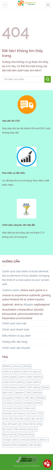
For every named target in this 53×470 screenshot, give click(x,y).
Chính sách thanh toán (15, 329)
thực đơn (19, 418)
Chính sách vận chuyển (16, 347)
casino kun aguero (31, 371)
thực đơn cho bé (34, 418)
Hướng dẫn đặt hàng (14, 341)
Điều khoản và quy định (16, 335)
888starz (7, 366)
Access (17, 366)
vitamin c (43, 439)
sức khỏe (31, 413)
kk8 (29, 392)
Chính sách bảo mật (14, 323)
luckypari (7, 398)
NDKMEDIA (33, 465)
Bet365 (27, 366)
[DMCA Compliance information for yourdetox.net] (26, 459)
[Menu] (5, 5)
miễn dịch (29, 398)
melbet (18, 398)
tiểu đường (20, 429)
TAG (41, 413)
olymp (18, 403)
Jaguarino (19, 392)
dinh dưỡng (33, 387)
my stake (7, 403)
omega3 (28, 403)
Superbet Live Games (13, 413)
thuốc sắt (7, 418)
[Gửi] (47, 79)
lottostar (37, 392)
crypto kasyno (10, 387)
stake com (30, 408)
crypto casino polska (13, 382)
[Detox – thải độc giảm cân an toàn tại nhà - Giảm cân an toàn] (26, 5)
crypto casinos (33, 382)
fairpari (45, 387)
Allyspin (28, 304)
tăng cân (32, 429)
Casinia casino (10, 290)
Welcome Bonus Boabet (15, 445)
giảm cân (7, 392)
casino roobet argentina (30, 376)
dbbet (22, 387)
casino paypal (9, 376)
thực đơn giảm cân (12, 424)
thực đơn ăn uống (32, 424)
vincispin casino (10, 439)
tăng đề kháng (26, 434)
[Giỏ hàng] (48, 5)
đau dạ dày (35, 445)
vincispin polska (28, 439)
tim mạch (7, 429)
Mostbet (41, 398)
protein (38, 403)
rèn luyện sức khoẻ (12, 408)
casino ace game (11, 371)
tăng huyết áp (10, 434)
